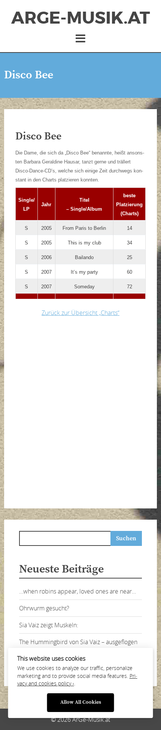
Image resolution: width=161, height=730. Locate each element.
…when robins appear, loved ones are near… (77, 591)
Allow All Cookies (80, 702)
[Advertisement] (80, 410)
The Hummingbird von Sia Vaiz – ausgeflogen (78, 642)
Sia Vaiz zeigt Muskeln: (48, 625)
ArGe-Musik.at (80, 18)
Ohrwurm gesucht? (44, 608)
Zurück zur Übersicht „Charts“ (80, 313)
